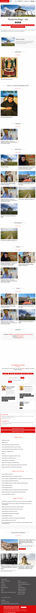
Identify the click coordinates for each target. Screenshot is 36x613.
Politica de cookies (5, 601)
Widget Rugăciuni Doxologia (18, 431)
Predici (23, 25)
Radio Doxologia (21, 594)
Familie (2, 582)
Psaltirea (3, 453)
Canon (3, 397)
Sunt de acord (23, 607)
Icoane (9, 397)
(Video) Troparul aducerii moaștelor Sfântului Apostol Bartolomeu (14, 492)
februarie (7, 368)
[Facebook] (24, 1)
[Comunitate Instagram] (31, 1)
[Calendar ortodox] (18, 1)
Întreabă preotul (4, 587)
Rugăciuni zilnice (18, 437)
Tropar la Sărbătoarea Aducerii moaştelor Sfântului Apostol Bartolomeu (15, 483)
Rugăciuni (25, 373)
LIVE (16, 1)
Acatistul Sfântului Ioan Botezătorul (8, 460)
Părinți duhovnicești (22, 582)
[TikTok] (28, 1)
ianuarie (3, 368)
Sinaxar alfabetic (21, 587)
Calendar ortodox (18, 365)
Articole (27, 25)
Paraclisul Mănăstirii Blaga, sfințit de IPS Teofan (26, 184)
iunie (18, 368)
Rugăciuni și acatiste (18, 498)
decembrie (20, 369)
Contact (16, 27)
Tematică (20, 585)
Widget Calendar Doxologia (18, 428)
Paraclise (18, 373)
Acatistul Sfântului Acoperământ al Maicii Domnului (11, 455)
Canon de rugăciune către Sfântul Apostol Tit (10, 480)
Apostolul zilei (5, 414)
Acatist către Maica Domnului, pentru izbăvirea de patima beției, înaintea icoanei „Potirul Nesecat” (16, 504)
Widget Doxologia (21, 592)
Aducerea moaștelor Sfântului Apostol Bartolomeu (10, 387)
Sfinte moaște (13, 397)
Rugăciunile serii (5, 442)
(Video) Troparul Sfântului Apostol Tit (8, 494)
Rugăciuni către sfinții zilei (18, 471)
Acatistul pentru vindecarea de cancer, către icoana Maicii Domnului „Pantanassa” (17, 501)
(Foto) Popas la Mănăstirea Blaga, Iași (26, 199)
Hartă (20, 27)
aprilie (14, 368)
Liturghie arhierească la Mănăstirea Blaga (8, 216)
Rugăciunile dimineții (6, 440)
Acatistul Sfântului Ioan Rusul (7, 515)
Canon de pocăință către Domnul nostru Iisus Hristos (11, 446)
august (23, 368)
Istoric (3, 25)
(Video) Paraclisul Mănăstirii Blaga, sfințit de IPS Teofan (8, 184)
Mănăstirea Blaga (20, 39)
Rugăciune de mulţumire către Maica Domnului (10, 462)
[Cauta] (22, 1)
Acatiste (5, 373)
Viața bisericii (4, 579)
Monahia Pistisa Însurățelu (6, 117)
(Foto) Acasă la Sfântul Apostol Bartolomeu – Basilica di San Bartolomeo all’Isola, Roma (26, 567)
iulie (21, 368)
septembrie (27, 368)
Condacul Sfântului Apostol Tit (7, 474)
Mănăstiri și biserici (22, 589)
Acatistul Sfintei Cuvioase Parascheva (8, 458)
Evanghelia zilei (5, 421)
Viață (6, 397)
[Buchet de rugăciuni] (21, 1)
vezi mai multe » (18, 55)
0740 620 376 (20, 336)
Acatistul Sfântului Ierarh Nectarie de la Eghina (10, 513)
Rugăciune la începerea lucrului (7, 451)
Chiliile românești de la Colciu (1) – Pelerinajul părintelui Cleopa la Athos (9, 567)
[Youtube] (25, 1)
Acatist (21, 394)
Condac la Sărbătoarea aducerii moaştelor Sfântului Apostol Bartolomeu (15, 489)
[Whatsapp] (18, 22)
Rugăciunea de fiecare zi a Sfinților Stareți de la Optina (12, 467)
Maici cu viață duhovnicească (15, 25)
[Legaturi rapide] (34, 1)
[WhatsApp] (30, 1)
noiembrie (16, 369)
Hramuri (7, 25)
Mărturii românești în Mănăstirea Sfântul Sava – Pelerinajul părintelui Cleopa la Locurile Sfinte (27, 541)
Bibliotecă (3, 585)
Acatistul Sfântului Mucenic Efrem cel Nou (9, 511)
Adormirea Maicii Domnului (6, 79)
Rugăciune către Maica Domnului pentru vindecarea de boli (12, 506)
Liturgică (3, 584)
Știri (23, 27)
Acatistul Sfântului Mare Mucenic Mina (9, 520)
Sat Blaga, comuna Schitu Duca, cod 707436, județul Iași (20, 334)
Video (12, 27)
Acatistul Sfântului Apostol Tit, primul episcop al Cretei (12, 476)
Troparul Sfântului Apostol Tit (7, 485)
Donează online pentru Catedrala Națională (10, 603)
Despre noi (3, 600)
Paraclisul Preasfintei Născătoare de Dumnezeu (10, 444)
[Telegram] (33, 1)
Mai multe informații (11, 612)
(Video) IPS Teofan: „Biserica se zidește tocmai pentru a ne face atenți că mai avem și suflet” (9, 142)
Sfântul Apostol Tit (28, 386)
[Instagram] (27, 1)
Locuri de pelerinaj (28, 395)
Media (2, 589)
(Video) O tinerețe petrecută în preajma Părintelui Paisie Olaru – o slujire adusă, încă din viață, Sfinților (26, 168)
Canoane (11, 373)
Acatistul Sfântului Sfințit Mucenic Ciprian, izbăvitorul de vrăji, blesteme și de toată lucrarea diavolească (17, 523)
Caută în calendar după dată (12, 380)
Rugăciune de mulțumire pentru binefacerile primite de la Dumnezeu (14, 464)
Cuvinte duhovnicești (5, 581)
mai (16, 368)
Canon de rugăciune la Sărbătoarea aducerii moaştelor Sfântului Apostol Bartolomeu (17, 478)
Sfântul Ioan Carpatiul (27, 402)
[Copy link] (20, 22)
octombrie (32, 368)
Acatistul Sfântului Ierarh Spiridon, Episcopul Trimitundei (12, 509)
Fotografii (32, 25)
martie (10, 368)
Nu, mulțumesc (23, 610)
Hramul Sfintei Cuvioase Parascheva (8, 592)
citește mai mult (22, 548)
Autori (19, 581)
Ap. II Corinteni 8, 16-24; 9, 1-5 (6, 418)
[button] (11, 1)
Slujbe (31, 373)
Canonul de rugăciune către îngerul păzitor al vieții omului (12, 449)
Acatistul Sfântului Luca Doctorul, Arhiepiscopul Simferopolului (13, 518)
